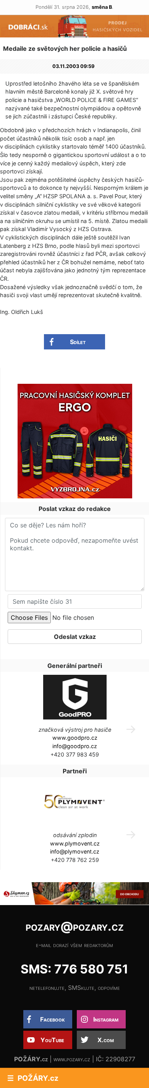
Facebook (52, 1019)
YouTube (52, 1040)
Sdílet (78, 342)
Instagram (105, 1019)
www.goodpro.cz (74, 737)
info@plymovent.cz (74, 851)
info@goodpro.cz (74, 746)
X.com (105, 1040)
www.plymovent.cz (75, 843)
